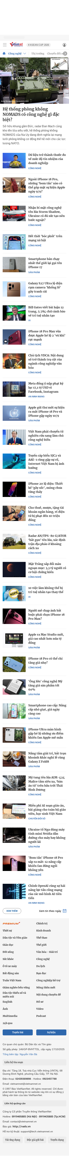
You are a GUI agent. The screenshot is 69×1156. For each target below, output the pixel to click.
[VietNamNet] (4, 53)
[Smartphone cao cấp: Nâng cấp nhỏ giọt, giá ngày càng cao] (14, 711)
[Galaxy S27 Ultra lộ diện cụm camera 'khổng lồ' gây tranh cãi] (14, 289)
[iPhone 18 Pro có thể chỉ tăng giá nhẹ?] (14, 664)
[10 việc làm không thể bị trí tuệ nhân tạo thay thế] (14, 593)
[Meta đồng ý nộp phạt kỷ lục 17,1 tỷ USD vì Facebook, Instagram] (14, 389)
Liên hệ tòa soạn (13, 1062)
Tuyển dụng (57, 1139)
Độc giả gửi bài (35, 1139)
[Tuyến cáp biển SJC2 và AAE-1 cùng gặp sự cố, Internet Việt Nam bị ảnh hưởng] (14, 461)
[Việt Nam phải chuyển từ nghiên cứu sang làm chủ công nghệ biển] (14, 437)
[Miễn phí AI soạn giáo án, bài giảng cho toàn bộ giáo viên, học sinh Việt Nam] (14, 811)
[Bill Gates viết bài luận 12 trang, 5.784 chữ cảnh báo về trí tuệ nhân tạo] (14, 313)
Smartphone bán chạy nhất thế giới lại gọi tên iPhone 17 (45, 263)
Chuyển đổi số (55, 53)
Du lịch (40, 966)
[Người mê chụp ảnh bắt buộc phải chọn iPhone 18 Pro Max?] (14, 616)
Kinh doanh (43, 930)
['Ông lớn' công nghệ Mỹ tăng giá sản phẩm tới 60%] (14, 687)
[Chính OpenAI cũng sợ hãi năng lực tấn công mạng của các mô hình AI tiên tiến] (14, 891)
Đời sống (8, 952)
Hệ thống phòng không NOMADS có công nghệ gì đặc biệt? (31, 114)
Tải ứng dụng (12, 1139)
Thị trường (37, 53)
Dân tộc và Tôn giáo (15, 937)
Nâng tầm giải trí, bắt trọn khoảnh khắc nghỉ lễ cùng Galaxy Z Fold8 (47, 757)
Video (40, 1008)
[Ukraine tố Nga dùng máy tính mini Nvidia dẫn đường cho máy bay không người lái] (14, 835)
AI (29, 320)
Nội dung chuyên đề (48, 994)
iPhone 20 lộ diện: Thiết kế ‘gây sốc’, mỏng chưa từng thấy (45, 488)
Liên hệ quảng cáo (14, 1103)
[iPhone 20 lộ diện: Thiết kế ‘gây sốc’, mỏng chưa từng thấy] (14, 489)
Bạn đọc (41, 973)
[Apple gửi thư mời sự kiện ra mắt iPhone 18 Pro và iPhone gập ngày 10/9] (14, 413)
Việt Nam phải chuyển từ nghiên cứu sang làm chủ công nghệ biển (46, 435)
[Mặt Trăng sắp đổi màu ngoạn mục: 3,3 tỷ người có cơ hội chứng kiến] (14, 569)
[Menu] (5, 45)
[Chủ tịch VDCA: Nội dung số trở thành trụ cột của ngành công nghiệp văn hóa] (14, 361)
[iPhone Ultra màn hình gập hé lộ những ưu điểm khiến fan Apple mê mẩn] (14, 735)
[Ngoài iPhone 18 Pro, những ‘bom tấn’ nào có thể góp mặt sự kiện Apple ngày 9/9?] (14, 185)
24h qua (7, 1023)
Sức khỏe (8, 959)
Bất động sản (11, 973)
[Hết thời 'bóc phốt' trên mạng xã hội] (14, 242)
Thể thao (41, 937)
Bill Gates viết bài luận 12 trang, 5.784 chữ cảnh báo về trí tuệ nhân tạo (46, 311)
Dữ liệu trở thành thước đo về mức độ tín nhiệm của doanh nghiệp (47, 159)
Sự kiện (51, 1032)
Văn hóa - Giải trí (47, 952)
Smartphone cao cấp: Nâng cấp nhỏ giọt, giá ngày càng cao (47, 709)
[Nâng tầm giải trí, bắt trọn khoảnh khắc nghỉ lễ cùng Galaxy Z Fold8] (14, 759)
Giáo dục (8, 944)
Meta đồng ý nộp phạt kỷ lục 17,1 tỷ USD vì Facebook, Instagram (45, 387)
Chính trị (41, 923)
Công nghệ (15, 53)
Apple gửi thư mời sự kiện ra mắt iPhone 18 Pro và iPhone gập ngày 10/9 (46, 411)
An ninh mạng (36, 396)
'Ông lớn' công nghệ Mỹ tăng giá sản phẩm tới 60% (45, 685)
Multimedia (10, 1016)
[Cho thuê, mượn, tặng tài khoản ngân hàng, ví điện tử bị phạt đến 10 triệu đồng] (14, 513)
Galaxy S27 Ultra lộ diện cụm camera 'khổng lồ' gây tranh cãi (45, 287)
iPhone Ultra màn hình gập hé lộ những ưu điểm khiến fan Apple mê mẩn (45, 733)
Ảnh (5, 1008)
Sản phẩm (34, 272)
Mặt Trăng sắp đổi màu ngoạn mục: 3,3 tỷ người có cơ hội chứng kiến (47, 568)
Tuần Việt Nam (12, 980)
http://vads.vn (22, 1126)
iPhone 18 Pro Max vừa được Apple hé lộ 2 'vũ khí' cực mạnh (46, 335)
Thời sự (7, 930)
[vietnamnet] (17, 46)
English (7, 1001)
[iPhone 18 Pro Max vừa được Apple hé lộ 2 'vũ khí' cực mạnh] (14, 337)
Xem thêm (12, 911)
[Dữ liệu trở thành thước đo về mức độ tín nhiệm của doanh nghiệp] (14, 160)
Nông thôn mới (45, 987)
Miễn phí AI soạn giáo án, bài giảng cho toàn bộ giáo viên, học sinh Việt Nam (47, 809)
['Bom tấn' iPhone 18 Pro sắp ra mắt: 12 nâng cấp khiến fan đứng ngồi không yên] (14, 863)
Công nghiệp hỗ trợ (48, 980)
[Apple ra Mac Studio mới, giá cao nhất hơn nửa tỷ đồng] (14, 640)
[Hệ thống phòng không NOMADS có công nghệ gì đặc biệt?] (34, 80)
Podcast (41, 1016)
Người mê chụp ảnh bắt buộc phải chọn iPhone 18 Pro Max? (46, 614)
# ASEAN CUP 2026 (38, 45)
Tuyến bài (17, 1032)
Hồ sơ (39, 1001)
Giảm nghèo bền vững (16, 987)
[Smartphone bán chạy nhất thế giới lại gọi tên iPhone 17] (14, 264)
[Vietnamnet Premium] (11, 925)
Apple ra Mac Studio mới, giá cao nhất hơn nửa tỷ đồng (46, 638)
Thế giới (41, 944)
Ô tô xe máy (10, 966)
